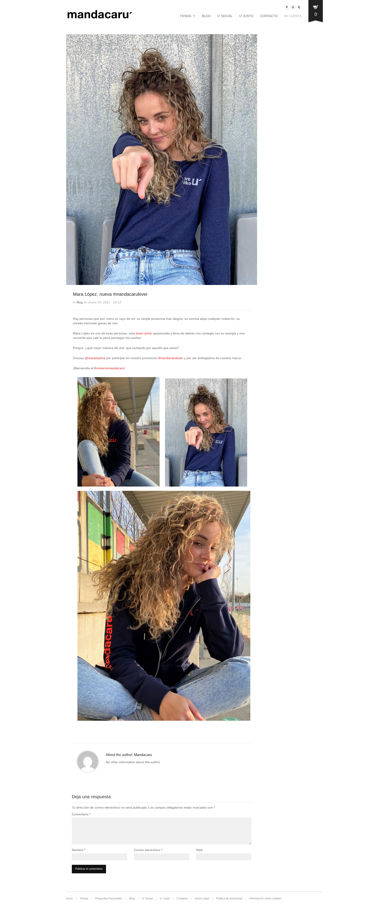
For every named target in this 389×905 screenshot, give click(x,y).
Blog (206, 16)
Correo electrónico (148, 850)
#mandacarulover (170, 358)
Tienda (185, 16)
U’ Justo (246, 16)
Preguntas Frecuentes (108, 898)
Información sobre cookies (265, 898)
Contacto (269, 16)
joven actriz (143, 333)
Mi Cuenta (292, 16)
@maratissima (95, 358)
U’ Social (225, 16)
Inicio (69, 898)
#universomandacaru (109, 368)
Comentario (81, 814)
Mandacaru (143, 755)
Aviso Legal (202, 898)
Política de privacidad (229, 898)
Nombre (78, 850)
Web (199, 850)
